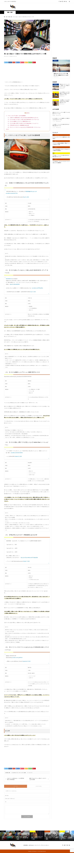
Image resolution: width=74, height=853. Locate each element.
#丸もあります (34, 191)
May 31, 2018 (26, 197)
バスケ (17, 772)
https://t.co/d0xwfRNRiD (15, 284)
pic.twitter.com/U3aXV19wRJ (17, 452)
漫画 (25, 772)
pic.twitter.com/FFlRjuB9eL (37, 288)
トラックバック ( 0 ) (38, 786)
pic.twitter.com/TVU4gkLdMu (32, 557)
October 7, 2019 (26, 561)
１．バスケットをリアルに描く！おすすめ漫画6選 (15, 115)
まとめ (7, 129)
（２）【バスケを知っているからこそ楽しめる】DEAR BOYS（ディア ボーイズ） (23, 119)
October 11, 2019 (18, 456)
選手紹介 (54, 115)
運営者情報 (26, 845)
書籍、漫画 (9, 12)
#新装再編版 (28, 191)
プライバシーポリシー (45, 845)
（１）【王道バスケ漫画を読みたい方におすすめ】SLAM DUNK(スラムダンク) (22, 117)
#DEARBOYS (9, 278)
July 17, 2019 (33, 291)
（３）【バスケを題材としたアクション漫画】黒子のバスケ (19, 121)
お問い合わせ (31, 845)
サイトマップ (37, 845)
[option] (7, 836)
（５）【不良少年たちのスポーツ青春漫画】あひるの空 (18, 125)
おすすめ (14, 772)
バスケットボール (21, 772)
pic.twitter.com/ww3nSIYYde (12, 193)
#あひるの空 (23, 557)
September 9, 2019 (26, 661)
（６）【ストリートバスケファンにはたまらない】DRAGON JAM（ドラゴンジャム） (24, 127)
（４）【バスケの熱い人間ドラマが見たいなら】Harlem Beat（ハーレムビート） (23, 123)
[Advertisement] (27, 73)
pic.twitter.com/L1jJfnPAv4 (17, 657)
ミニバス (54, 121)
